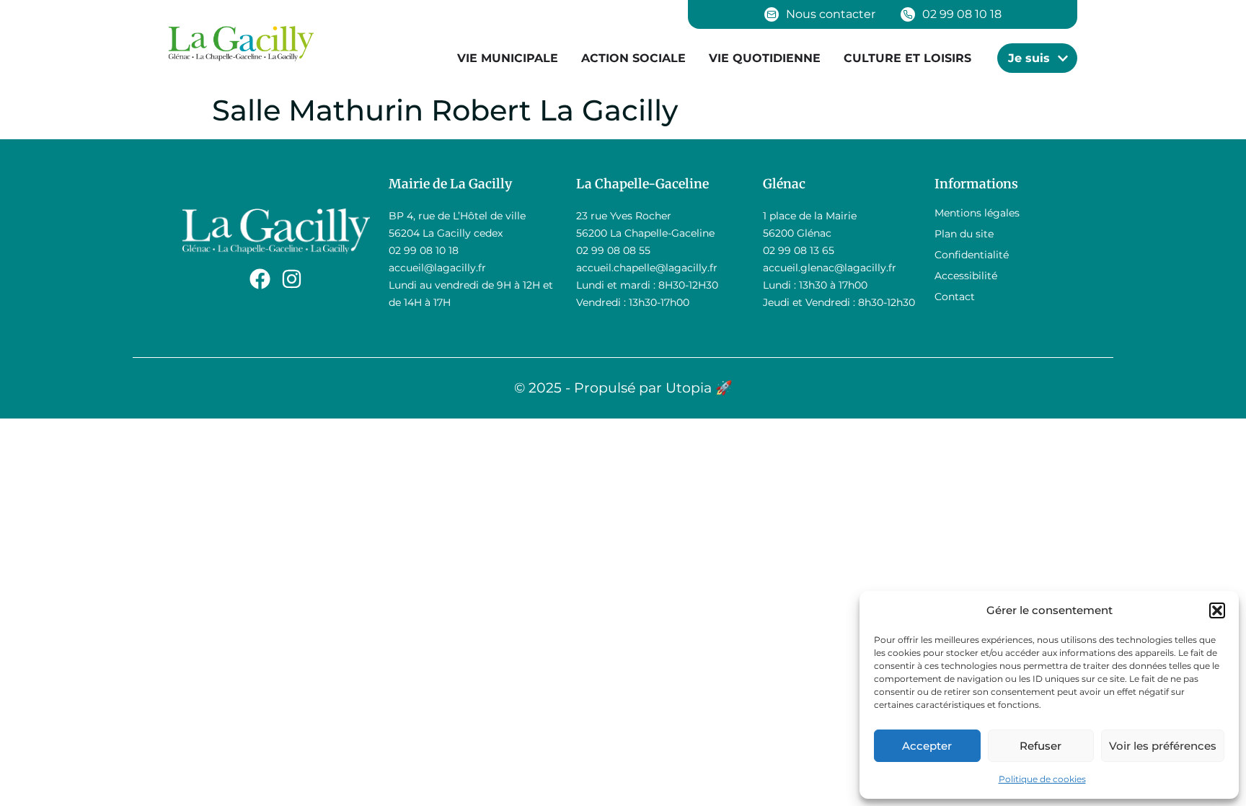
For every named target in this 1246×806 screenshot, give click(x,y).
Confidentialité (971, 254)
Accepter (927, 746)
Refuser (1040, 746)
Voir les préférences (1162, 746)
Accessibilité (965, 275)
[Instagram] (291, 278)
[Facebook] (259, 278)
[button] (1217, 610)
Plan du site (964, 233)
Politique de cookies (1042, 779)
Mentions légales (977, 212)
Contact (954, 296)
